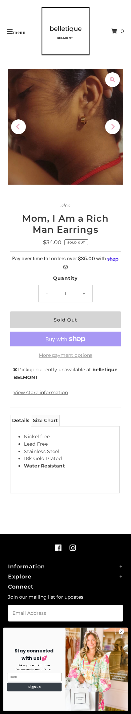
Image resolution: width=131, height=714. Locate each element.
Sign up (34, 687)
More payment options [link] (65, 355)
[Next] (112, 126)
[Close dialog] (121, 632)
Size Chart (45, 420)
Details (20, 420)
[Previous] (18, 126)
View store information (40, 392)
